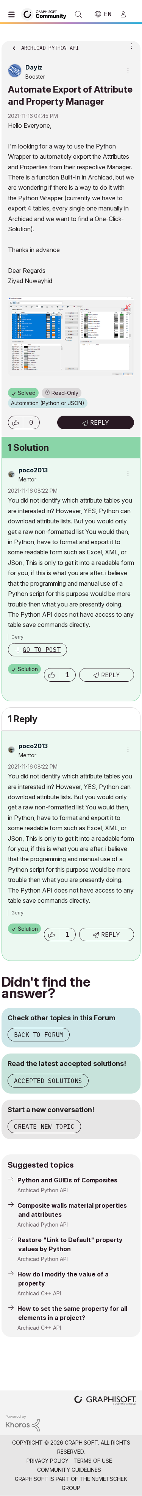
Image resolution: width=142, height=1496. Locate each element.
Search (78, 14)
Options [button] (130, 45)
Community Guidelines (69, 1470)
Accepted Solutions (48, 1080)
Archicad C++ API (39, 1293)
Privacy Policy (48, 1460)
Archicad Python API (42, 1190)
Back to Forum (38, 1034)
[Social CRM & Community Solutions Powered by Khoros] (23, 1422)
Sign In (126, 14)
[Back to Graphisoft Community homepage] (46, 14)
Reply (99, 422)
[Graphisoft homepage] (105, 1401)
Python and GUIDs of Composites (67, 1180)
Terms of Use (92, 1460)
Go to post (42, 649)
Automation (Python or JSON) (47, 403)
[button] (15, 422)
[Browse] (13, 14)
